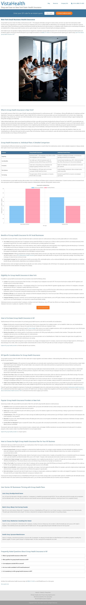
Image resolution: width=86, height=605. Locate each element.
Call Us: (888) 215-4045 (78, 3)
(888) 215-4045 (45, 32)
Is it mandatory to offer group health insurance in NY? (17, 571)
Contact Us (42, 592)
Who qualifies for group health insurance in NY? (15, 559)
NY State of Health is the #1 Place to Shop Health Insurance (43, 595)
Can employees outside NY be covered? (13, 563)
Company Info (64, 3)
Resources (55, 3)
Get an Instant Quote (43, 307)
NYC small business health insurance (25, 255)
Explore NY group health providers (9, 345)
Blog (49, 3)
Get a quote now (5, 584)
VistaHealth (13, 3)
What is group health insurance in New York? (15, 555)
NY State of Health (31, 328)
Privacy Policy (48, 592)
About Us (37, 592)
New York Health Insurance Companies (43, 598)
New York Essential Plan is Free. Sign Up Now (43, 596)
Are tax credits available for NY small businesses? (16, 567)
